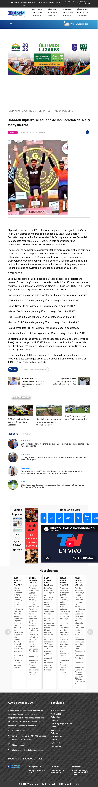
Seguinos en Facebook (21, 758)
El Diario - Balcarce (21, 110)
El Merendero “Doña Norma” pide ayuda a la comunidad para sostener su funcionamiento (55, 444)
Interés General (58, 710)
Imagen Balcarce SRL (37, 771)
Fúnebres (55, 742)
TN (43, 518)
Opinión (54, 733)
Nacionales (56, 746)
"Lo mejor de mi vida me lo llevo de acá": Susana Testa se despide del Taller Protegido (53, 458)
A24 (78, 518)
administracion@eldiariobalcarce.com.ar (28, 750)
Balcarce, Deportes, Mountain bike (34, 370)
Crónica (69, 518)
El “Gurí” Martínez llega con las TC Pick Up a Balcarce (18, 422)
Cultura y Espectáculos (62, 723)
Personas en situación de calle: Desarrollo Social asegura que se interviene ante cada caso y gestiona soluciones (52, 472)
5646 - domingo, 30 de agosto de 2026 (80, 772)
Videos (54, 739)
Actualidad (25, 441)
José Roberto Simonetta (57, 771)
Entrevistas (56, 736)
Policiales (55, 717)
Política (54, 720)
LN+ (51, 518)
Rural (23, 482)
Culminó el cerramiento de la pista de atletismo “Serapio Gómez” (48, 422)
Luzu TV (87, 518)
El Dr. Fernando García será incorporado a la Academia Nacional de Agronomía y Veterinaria (52, 486)
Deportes (44, 110)
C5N (59, 518)
